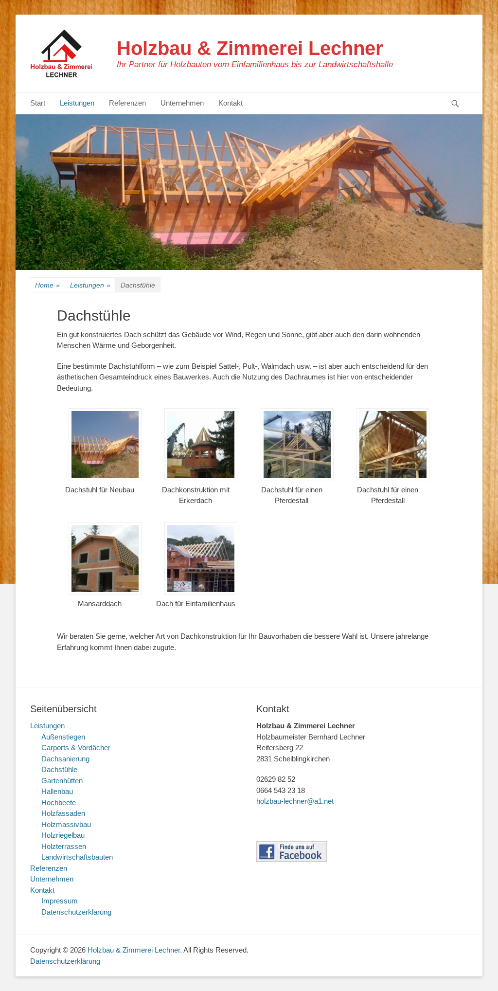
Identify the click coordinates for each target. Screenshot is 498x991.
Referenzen (127, 103)
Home (47, 285)
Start (37, 103)
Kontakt (230, 103)
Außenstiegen (63, 737)
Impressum (59, 901)
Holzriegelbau (63, 835)
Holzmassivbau (66, 824)
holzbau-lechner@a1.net (295, 801)
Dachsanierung (65, 759)
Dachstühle (59, 769)
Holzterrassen (63, 846)
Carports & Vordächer (75, 747)
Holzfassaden (63, 813)
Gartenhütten (62, 780)
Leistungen (77, 103)
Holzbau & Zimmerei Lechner (250, 48)
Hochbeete (58, 802)
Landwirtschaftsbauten (77, 857)
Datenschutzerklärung (76, 912)
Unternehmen (182, 103)
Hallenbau (57, 791)
